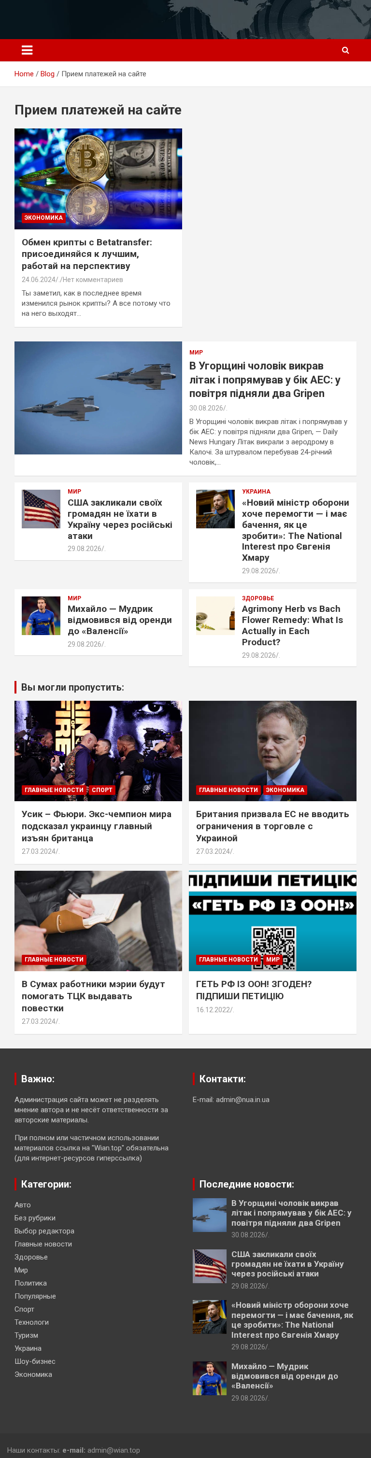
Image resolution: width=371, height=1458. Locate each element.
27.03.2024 (39, 851)
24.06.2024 (39, 279)
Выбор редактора (44, 1231)
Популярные (35, 1296)
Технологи (31, 1322)
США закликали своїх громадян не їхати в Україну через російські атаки (120, 519)
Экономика (44, 217)
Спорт (102, 790)
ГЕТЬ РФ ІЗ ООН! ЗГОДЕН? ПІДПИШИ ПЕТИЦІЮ (254, 990)
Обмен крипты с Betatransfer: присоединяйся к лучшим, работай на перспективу (87, 254)
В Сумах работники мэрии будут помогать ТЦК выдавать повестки (93, 995)
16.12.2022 (213, 1010)
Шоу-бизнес (35, 1361)
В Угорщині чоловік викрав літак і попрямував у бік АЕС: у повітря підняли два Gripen (265, 379)
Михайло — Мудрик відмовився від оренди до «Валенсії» (120, 620)
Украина (256, 491)
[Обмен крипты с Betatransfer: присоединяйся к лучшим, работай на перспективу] (98, 178)
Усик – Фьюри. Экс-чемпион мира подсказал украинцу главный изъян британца (96, 825)
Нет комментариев (93, 279)
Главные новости (54, 790)
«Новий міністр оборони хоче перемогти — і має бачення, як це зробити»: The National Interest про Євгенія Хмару (295, 530)
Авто (22, 1205)
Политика (30, 1283)
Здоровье (258, 598)
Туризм (26, 1335)
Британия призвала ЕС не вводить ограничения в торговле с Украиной (272, 825)
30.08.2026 (206, 408)
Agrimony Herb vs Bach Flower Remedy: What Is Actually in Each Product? (292, 625)
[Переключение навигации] (27, 50)
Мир (196, 352)
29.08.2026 (84, 548)
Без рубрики (35, 1218)
